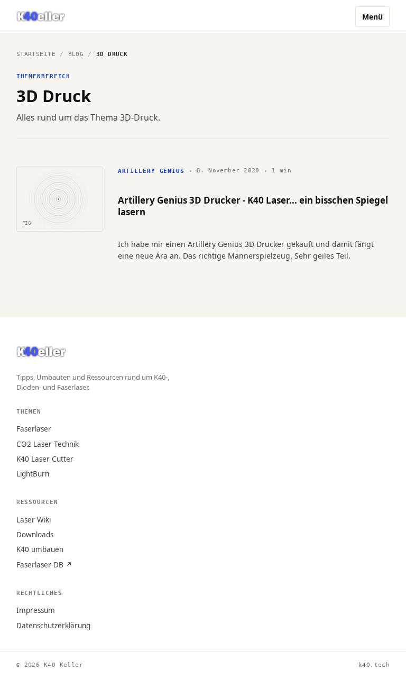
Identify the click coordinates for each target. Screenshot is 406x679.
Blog (76, 54)
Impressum (35, 610)
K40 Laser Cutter (44, 459)
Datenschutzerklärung (53, 625)
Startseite (36, 54)
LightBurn (32, 474)
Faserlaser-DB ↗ (44, 565)
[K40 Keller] (40, 16)
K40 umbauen (39, 549)
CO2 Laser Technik (47, 444)
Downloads (34, 534)
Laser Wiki (33, 520)
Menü (372, 17)
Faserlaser (33, 429)
